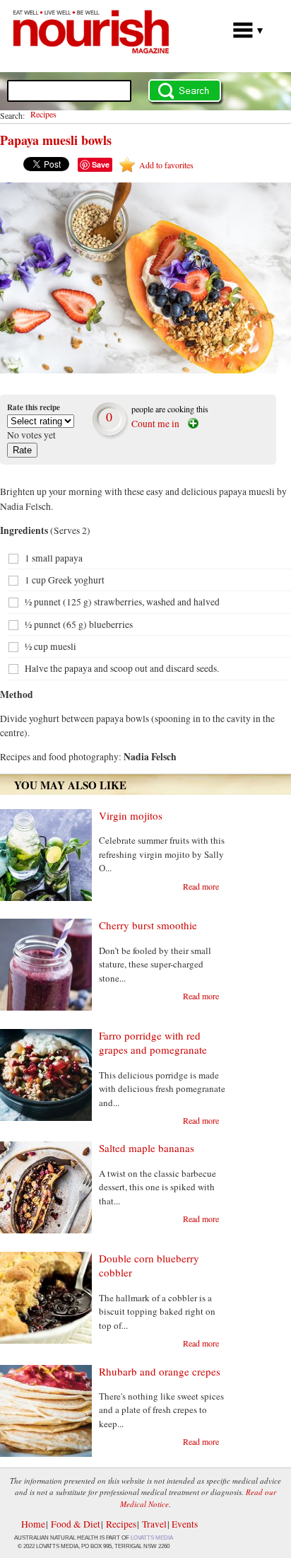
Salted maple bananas (146, 1148)
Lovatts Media (152, 1538)
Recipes (43, 114)
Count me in (155, 423)
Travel (154, 1524)
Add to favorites (166, 164)
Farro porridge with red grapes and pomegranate (153, 1042)
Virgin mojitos (130, 815)
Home (33, 1524)
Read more (201, 886)
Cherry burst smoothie (148, 925)
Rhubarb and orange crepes (159, 1371)
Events (185, 1524)
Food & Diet (75, 1524)
